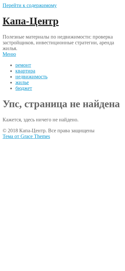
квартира (25, 71)
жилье (22, 82)
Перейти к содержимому (30, 5)
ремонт (23, 65)
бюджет (23, 88)
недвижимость (31, 76)
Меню (9, 54)
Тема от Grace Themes (26, 136)
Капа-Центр (31, 21)
